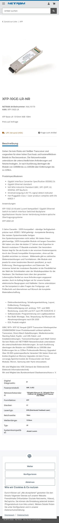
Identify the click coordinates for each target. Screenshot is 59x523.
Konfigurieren (30, 474)
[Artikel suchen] (53, 11)
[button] (48, 3)
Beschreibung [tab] (10, 143)
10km (28, 415)
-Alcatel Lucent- (31, 431)
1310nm (29, 420)
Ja (27, 382)
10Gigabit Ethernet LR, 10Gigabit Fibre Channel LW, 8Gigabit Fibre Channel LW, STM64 (40, 394)
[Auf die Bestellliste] (4, 30)
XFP (27, 400)
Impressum (9, 515)
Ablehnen (30, 482)
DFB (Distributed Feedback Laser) (38, 410)
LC (27, 405)
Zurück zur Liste (10, 21)
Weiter (30, 466)
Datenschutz (23, 515)
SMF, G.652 (30, 388)
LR (27, 425)
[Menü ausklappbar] (3, 2)
